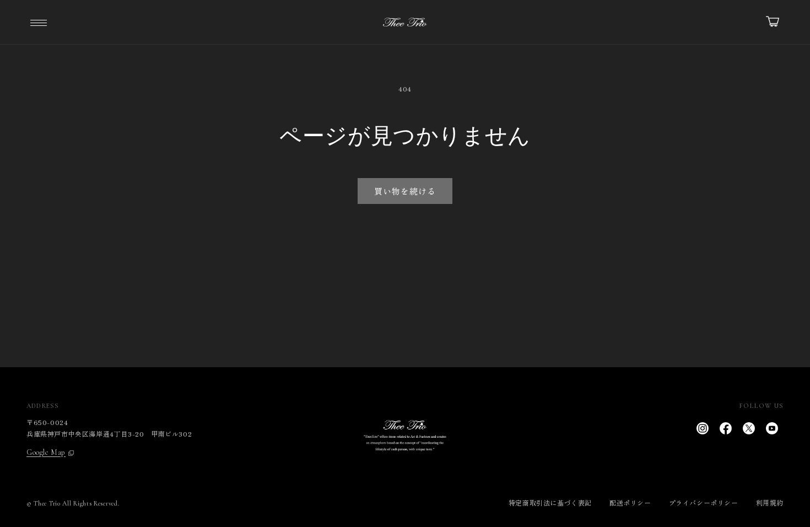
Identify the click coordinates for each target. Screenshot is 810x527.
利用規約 (770, 502)
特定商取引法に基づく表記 (550, 502)
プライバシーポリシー (703, 502)
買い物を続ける (405, 191)
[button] (38, 22)
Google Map (46, 452)
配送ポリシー (630, 502)
